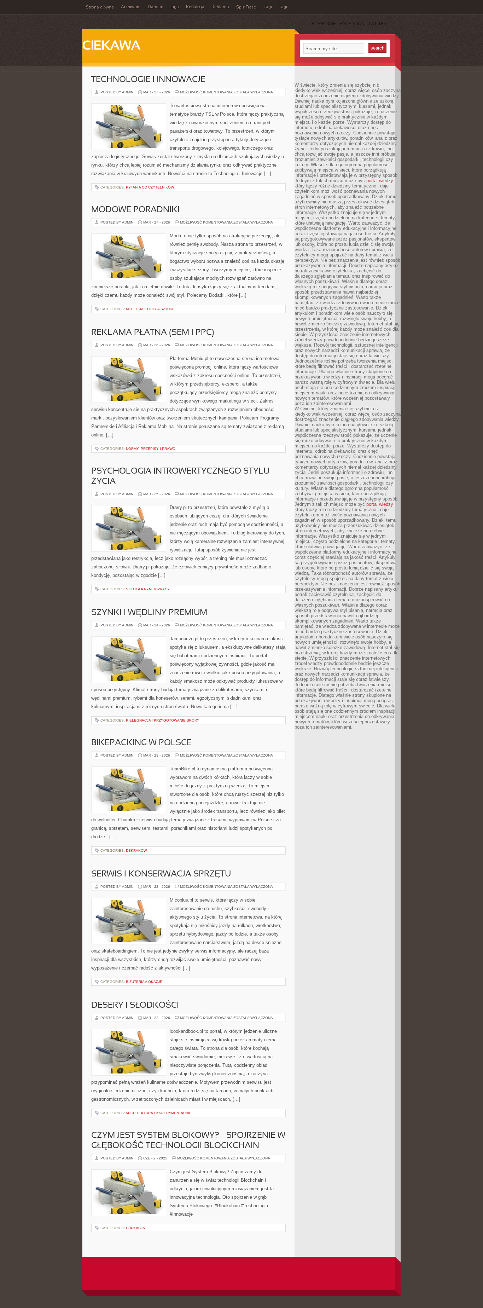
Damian (155, 7)
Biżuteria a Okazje (144, 982)
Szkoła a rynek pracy (148, 589)
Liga (174, 7)
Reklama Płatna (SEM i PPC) (152, 333)
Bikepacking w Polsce (141, 743)
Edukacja (135, 1228)
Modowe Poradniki (135, 210)
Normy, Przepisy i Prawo (150, 449)
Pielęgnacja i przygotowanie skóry (162, 720)
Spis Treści (246, 7)
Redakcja (195, 7)
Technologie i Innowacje (148, 80)
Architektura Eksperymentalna (158, 1113)
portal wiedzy (379, 180)
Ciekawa (111, 46)
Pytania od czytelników (150, 187)
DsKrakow (136, 850)
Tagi (268, 7)
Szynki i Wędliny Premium (149, 613)
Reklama (220, 7)
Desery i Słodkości (135, 1005)
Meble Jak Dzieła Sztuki (149, 309)
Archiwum (131, 7)
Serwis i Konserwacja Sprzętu (161, 874)
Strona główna (100, 7)
